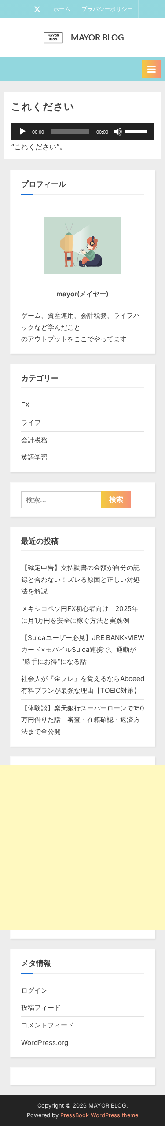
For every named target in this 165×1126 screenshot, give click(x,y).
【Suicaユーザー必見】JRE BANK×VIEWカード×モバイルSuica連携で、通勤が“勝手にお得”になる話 (82, 649)
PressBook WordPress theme (99, 1115)
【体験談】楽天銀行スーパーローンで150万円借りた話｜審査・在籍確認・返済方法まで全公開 (82, 720)
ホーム (61, 9)
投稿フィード (41, 1007)
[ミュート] (118, 131)
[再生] (22, 131)
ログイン (34, 990)
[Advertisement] (82, 847)
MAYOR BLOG (97, 37)
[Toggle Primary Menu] (151, 69)
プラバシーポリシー (107, 9)
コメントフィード (47, 1025)
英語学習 (34, 457)
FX (25, 405)
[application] (82, 131)
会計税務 (34, 440)
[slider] (137, 131)
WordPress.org (44, 1042)
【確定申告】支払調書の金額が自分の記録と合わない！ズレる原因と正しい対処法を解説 (80, 579)
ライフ (31, 422)
